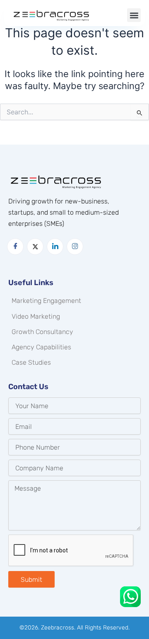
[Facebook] (15, 246)
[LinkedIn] (55, 246)
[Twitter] (35, 246)
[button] (134, 15)
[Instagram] (75, 246)
